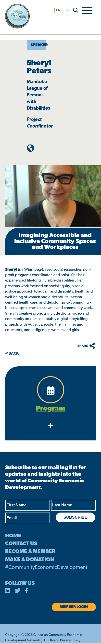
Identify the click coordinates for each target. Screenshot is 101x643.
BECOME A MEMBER (30, 551)
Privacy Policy (70, 640)
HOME (13, 536)
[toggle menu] (87, 10)
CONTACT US (21, 543)
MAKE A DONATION (29, 559)
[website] (30, 151)
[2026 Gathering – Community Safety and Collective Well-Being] (24, 17)
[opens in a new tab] (7, 591)
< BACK (12, 354)
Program (50, 408)
